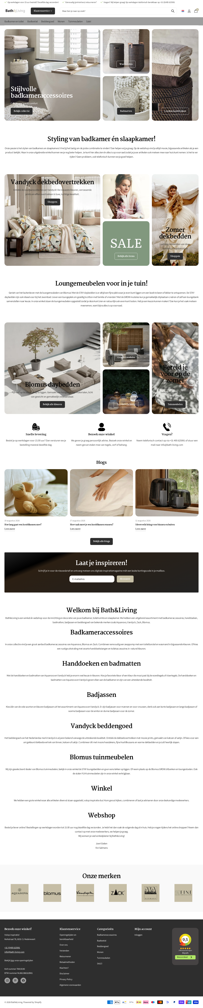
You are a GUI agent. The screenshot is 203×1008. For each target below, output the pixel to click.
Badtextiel (32, 21)
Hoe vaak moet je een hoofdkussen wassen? (91, 525)
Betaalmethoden (67, 962)
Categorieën (105, 929)
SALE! (99, 963)
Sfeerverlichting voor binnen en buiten (155, 525)
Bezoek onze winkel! (18, 929)
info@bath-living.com (14, 951)
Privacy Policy (66, 979)
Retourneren (65, 956)
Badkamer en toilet (14, 21)
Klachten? (64, 967)
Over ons (64, 944)
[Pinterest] (15, 980)
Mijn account (143, 929)
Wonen (61, 21)
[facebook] (23, 980)
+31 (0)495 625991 (12, 947)
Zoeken (173, 11)
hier (12, 960)
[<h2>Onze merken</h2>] (19, 893)
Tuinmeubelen (75, 21)
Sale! (88, 21)
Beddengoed (47, 21)
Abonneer (125, 579)
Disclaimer (64, 973)
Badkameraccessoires (107, 934)
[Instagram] (7, 980)
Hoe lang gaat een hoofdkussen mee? (23, 525)
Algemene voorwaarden (70, 984)
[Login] (189, 11)
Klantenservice (42, 11)
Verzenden (64, 950)
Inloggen (138, 934)
